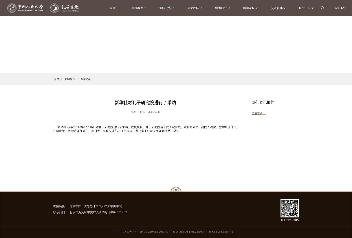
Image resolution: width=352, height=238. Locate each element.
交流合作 (277, 8)
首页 (112, 8)
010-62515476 (118, 212)
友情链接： (60, 206)
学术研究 (221, 8)
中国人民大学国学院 (109, 206)
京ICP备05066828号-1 (221, 231)
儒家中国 (75, 206)
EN (343, 7)
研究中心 (305, 8)
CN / (337, 7)
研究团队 (193, 8)
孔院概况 (137, 8)
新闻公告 (165, 8)
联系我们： (60, 212)
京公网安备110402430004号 (191, 231)
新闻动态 (85, 79)
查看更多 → (259, 113)
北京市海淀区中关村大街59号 (88, 212)
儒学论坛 (249, 8)
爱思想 (88, 206)
